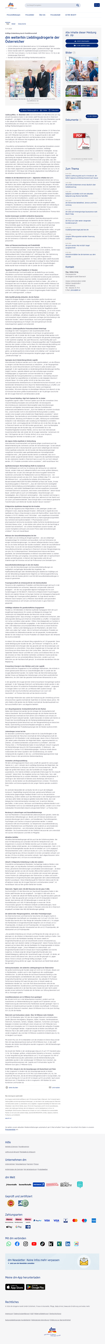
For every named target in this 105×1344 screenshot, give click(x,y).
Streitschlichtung (55, 1314)
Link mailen (56, 1088)
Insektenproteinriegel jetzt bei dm (77, 230)
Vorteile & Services (11, 1147)
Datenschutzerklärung (21, 1314)
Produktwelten (43, 1169)
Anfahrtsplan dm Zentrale (14, 1169)
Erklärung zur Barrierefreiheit (60, 1320)
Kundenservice (24, 1147)
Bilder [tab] (14, 24)
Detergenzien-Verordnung (40, 1320)
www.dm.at (8, 1118)
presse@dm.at (75, 290)
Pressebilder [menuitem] (29, 15)
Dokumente (72, 120)
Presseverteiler (10, 1129)
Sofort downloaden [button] (83, 41)
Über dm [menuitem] (42, 15)
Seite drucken (13, 1088)
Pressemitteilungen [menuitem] (13, 15)
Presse (36, 1164)
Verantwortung (21, 1164)
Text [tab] (7, 24)
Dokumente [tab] (22, 24)
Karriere (30, 1164)
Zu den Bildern (92, 116)
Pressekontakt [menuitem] (55, 15)
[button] (78, 5)
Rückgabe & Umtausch (27, 1152)
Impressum (9, 1314)
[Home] (11, 6)
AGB (31, 1314)
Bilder (69, 52)
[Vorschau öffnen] (32, 78)
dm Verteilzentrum (30, 1169)
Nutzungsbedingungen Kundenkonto (17, 1320)
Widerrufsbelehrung (41, 1314)
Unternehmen (10, 1164)
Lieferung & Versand (12, 1152)
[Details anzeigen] (82, 141)
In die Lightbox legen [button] (83, 45)
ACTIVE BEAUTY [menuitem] (70, 15)
